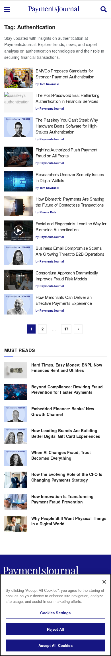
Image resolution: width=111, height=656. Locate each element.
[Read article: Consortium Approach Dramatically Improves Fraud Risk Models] (18, 280)
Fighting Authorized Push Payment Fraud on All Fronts (66, 153)
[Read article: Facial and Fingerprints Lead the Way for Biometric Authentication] (18, 230)
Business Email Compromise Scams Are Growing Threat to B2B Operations (70, 251)
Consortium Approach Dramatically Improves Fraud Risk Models (67, 276)
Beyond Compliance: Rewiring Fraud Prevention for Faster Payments (67, 389)
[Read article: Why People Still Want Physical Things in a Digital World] (15, 524)
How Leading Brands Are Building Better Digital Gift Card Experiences (65, 433)
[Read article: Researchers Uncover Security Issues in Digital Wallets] (18, 181)
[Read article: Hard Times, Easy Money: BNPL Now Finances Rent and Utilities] (15, 370)
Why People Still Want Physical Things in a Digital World (68, 521)
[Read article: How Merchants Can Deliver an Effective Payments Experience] (18, 304)
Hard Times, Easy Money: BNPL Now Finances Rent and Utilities (66, 367)
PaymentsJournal (52, 109)
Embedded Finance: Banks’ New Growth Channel (62, 411)
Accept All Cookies (55, 645)
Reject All (55, 629)
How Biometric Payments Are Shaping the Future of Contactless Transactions (70, 202)
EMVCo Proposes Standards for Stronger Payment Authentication (65, 74)
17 (66, 329)
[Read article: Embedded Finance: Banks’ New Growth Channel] (15, 414)
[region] (55, 615)
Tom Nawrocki (49, 84)
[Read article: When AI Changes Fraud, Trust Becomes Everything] (15, 458)
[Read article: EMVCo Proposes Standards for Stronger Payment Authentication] (18, 78)
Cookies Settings (55, 612)
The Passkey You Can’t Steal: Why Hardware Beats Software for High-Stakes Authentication (67, 126)
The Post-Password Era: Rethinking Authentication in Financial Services (67, 98)
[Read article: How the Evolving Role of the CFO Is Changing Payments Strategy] (15, 480)
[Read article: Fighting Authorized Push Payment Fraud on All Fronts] (18, 157)
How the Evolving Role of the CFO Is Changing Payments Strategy (66, 477)
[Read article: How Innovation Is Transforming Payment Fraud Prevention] (15, 502)
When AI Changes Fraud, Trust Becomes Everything (61, 455)
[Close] (104, 582)
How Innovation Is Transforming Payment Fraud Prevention (62, 499)
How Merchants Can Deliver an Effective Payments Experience (64, 300)
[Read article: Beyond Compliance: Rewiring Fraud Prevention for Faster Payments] (15, 392)
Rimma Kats (48, 212)
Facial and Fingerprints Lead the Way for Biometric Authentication (71, 226)
